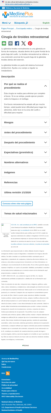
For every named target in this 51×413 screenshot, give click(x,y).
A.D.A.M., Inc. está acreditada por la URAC (24, 224)
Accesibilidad (7, 388)
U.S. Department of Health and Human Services (19, 407)
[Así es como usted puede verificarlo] (25, 3)
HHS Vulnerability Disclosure (12, 396)
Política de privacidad (10, 385)
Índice (4, 364)
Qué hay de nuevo (8, 362)
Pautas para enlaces (9, 391)
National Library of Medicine (12, 402)
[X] (23, 43)
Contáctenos (6, 367)
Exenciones (6, 380)
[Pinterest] (30, 43)
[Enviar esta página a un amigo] (4, 43)
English (46, 23)
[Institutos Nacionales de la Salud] (4, 8)
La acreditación (25, 230)
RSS (3, 373)
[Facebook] (17, 43)
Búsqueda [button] (19, 23)
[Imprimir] (10, 43)
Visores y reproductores (11, 394)
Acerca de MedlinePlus (10, 359)
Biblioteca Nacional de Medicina (17, 8)
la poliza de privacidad (42, 244)
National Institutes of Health (12, 410)
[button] (45, 86)
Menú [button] (5, 23)
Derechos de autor (8, 382)
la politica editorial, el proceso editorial (22, 244)
